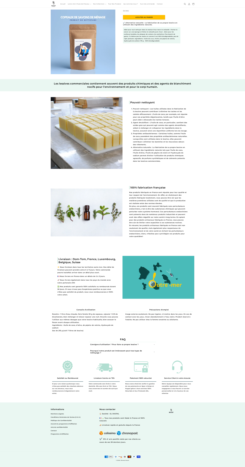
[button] (79, 4)
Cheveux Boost (125, 460)
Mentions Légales (57, 414)
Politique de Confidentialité (61, 420)
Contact (54, 431)
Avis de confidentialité (59, 427)
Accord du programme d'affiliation (64, 424)
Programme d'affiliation (60, 434)
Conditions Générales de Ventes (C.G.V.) (65, 417)
